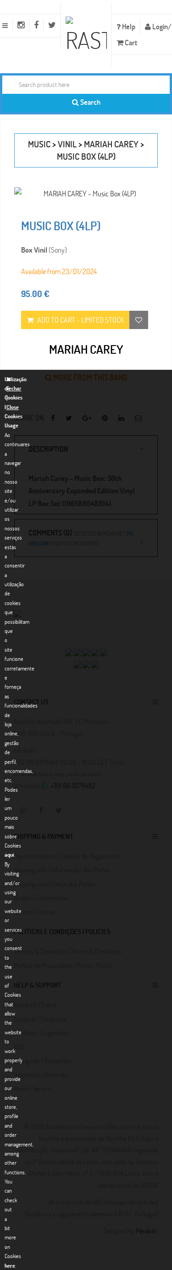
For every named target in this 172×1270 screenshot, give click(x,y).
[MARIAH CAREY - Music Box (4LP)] (86, 193)
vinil (67, 144)
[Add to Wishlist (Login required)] (138, 320)
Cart (130, 42)
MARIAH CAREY (111, 144)
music (39, 144)
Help (128, 26)
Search (89, 102)
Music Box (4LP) (86, 156)
